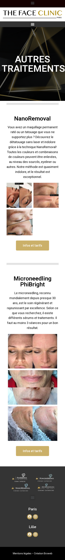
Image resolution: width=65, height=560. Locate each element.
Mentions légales (22, 553)
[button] (32, 246)
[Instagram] (35, 516)
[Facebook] (29, 516)
